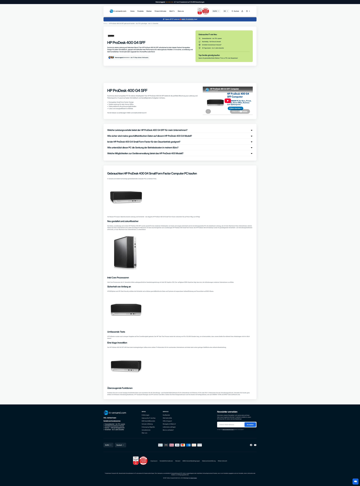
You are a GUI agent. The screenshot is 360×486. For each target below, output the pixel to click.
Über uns (144, 433)
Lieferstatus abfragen (169, 427)
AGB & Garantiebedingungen (191, 461)
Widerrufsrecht (222, 461)
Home (105, 23)
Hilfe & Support (167, 421)
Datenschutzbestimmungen (228, 429)
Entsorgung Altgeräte (148, 427)
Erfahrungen (145, 415)
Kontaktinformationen (166, 461)
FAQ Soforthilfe (167, 418)
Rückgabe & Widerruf (169, 424)
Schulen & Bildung (147, 424)
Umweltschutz (146, 430)
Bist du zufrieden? (168, 430)
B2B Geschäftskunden (148, 421)
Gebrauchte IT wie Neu (149, 418)
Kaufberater (166, 415)
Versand (177, 461)
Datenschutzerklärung (209, 461)
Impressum (154, 461)
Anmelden (250, 424)
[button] (235, 11)
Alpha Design (193, 478)
